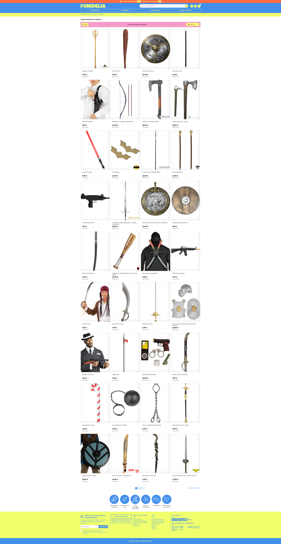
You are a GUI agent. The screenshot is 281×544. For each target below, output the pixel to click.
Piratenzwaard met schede (179, 374)
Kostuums (125, 10)
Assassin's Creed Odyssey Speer (151, 172)
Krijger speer (115, 374)
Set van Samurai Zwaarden (150, 273)
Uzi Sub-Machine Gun (88, 222)
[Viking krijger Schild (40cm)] (185, 200)
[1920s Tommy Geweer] (185, 251)
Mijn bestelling (137, 519)
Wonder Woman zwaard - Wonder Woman (184, 475)
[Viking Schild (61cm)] (155, 49)
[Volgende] (145, 488)
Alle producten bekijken (194, 488)
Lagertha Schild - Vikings (89, 475)
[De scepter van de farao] (155, 453)
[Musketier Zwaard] (155, 302)
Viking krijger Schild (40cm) (180, 222)
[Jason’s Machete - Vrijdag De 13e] (125, 453)
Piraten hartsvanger (117, 324)
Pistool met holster (87, 121)
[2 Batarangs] (125, 150)
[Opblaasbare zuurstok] (95, 403)
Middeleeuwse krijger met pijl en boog (122, 121)
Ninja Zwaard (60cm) (88, 273)
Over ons (154, 529)
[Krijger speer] (125, 352)
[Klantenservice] (195, 6)
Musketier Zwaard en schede (180, 425)
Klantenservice (122, 516)
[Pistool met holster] (95, 99)
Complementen (94, 14)
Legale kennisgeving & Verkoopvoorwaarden (158, 521)
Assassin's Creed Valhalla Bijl (150, 121)
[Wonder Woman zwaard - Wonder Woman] (185, 453)
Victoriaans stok (177, 71)
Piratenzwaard (86, 324)
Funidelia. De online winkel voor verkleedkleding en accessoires (93, 6)
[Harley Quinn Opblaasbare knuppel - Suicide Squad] (125, 251)
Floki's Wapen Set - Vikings (180, 121)
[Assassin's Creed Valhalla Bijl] (155, 99)
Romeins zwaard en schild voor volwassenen (155, 222)
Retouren (135, 524)
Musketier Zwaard (147, 324)
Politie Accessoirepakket (149, 374)
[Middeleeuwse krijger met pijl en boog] (125, 99)
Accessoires (155, 10)
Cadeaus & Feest (184, 10)
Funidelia (82, 14)
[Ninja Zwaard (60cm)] (95, 251)
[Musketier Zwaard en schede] (185, 403)
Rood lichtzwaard (87, 172)
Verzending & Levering (139, 521)
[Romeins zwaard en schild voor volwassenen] (155, 200)
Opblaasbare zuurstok (88, 425)
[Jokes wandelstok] (185, 150)
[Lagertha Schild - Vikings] (95, 453)
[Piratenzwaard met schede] (185, 352)
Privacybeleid (155, 524)
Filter (86, 24)
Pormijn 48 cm (116, 71)
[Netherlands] (173, 519)
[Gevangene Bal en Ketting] (125, 403)
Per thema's (95, 10)
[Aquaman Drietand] (95, 49)
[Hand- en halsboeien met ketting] (155, 403)
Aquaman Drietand (87, 71)
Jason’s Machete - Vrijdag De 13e (121, 475)
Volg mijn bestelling (122, 521)
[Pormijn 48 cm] (125, 49)
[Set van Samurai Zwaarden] (155, 251)
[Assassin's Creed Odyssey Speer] (155, 150)
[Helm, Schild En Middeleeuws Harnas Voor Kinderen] (185, 302)
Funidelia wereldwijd (157, 519)
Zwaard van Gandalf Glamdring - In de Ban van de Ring (124, 223)
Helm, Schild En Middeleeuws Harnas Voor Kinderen (184, 324)
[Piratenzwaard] (95, 302)
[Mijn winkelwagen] (199, 6)
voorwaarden (86, 532)
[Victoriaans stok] (185, 49)
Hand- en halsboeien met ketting (151, 425)
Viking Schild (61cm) (148, 71)
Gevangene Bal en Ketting (119, 425)
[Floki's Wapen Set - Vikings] (185, 99)
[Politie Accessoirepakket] (155, 352)
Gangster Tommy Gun (88, 374)
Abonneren (103, 526)
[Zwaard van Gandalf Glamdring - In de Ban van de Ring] (125, 200)
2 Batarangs (115, 172)
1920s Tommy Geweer (178, 273)
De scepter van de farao (149, 475)
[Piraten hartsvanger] (125, 302)
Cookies (154, 525)
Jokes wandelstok (177, 172)
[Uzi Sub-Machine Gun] (95, 200)
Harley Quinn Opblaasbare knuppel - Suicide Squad (124, 274)
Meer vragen (136, 525)
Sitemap (154, 527)
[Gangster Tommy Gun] (95, 352)
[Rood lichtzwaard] (95, 150)
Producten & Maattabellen (140, 522)
